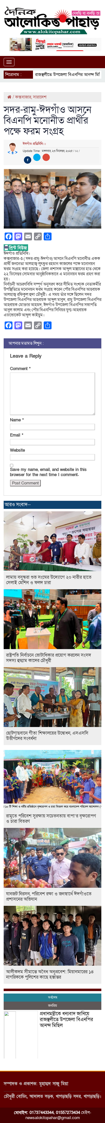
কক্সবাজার (23, 97)
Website (17, 450)
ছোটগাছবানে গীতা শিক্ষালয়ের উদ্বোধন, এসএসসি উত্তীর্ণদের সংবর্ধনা (47, 736)
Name (17, 420)
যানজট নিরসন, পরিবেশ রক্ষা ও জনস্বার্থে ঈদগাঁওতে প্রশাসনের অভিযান (49, 896)
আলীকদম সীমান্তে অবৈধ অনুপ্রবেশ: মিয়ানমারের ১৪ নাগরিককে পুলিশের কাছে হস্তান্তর (50, 974)
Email (16, 435)
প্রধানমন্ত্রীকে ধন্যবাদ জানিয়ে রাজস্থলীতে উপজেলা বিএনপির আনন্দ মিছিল (66, 1020)
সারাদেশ (39, 97)
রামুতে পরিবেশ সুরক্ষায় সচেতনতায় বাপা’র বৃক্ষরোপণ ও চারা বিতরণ (51, 818)
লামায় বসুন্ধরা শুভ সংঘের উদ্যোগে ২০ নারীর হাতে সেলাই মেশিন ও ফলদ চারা (49, 580)
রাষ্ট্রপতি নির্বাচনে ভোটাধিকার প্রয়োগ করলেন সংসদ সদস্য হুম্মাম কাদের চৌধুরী (48, 658)
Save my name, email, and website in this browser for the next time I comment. (48, 472)
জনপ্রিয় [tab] (52, 1005)
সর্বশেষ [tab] (52, 997)
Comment (20, 368)
